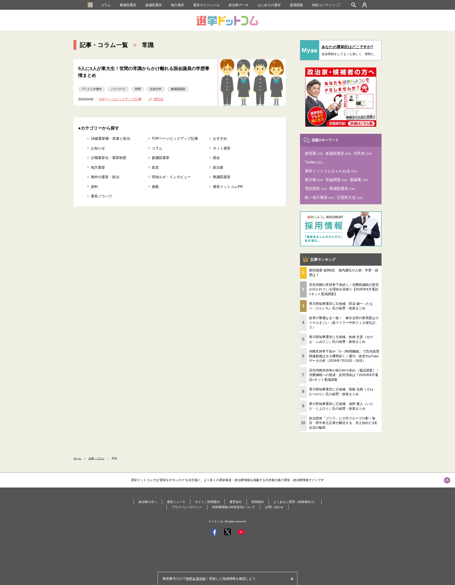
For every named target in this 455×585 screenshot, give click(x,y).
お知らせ (98, 148)
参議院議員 (178, 89)
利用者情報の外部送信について (233, 507)
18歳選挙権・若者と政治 (110, 138)
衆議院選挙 (128, 5)
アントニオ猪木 (92, 89)
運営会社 (235, 502)
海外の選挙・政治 (105, 177)
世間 (138, 89)
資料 (94, 187)
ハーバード (118, 89)
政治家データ (239, 5)
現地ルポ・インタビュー (171, 177)
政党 (155, 167)
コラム (106, 5)
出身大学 (155, 89)
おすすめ (220, 138)
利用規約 (257, 502)
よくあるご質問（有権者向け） (295, 502)
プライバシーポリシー (187, 507)
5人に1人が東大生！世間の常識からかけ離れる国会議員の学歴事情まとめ (143, 72)
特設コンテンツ (323, 5)
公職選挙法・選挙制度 (108, 158)
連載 (155, 187)
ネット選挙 (222, 148)
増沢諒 (159, 99)
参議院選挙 (153, 5)
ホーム (77, 458)
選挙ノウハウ (101, 196)
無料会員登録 (196, 578)
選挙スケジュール (206, 5)
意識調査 (296, 5)
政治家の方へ (148, 502)
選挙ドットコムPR (228, 187)
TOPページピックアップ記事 (120, 99)
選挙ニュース (176, 502)
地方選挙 (177, 5)
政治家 (218, 167)
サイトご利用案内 (207, 502)
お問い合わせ (274, 507)
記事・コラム (96, 458)
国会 (216, 158)
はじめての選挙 (269, 5)
